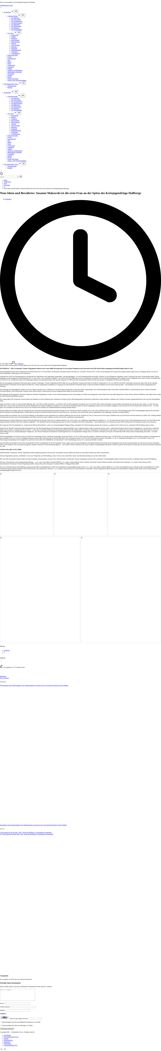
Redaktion (3, 676)
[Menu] (0, 7)
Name (2, 1003)
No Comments (19, 363)
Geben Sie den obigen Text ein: (18, 1018)
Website (2, 1010)
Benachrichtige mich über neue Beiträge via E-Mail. (17, 1025)
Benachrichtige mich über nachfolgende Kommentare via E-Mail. (21, 1022)
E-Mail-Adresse (5, 1007)
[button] (18, 177)
